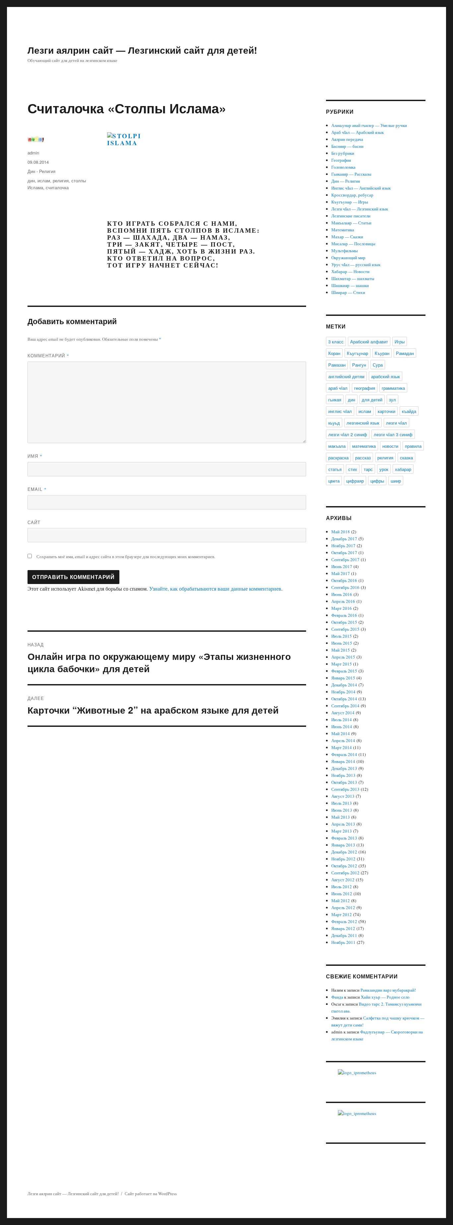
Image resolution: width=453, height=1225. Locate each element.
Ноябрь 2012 (343, 859)
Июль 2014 (341, 720)
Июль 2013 (341, 803)
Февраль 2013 (344, 838)
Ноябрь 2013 (343, 775)
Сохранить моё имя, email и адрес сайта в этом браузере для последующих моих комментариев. (125, 556)
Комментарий (48, 355)
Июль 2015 (341, 636)
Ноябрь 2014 (343, 692)
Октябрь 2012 (344, 866)
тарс (368, 469)
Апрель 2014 (343, 740)
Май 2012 (340, 901)
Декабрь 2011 (344, 935)
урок (383, 469)
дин (31, 180)
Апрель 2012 (343, 907)
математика (364, 446)
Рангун (359, 365)
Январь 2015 (343, 678)
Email (37, 489)
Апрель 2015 (343, 657)
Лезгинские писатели (350, 216)
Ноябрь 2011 (343, 942)
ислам (43, 180)
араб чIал (338, 388)
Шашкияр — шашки (350, 285)
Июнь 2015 (341, 643)
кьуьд (334, 423)
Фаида (337, 997)
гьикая (334, 399)
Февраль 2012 (344, 921)
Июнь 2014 (341, 726)
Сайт (34, 522)
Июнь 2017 (341, 566)
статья (335, 469)
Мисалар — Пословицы (353, 244)
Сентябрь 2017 (345, 559)
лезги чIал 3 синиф (393, 434)
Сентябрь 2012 (345, 873)
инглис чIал (340, 411)
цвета (334, 481)
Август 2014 (343, 713)
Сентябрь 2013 (345, 789)
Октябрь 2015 (344, 622)
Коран (334, 353)
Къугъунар (357, 353)
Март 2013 (341, 831)
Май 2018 (340, 532)
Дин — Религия (345, 181)
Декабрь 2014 (344, 685)
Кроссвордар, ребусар (352, 195)
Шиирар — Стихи (348, 292)
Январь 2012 (343, 928)
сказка (406, 457)
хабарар (403, 469)
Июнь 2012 (341, 894)
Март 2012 (341, 914)
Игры (400, 341)
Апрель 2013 (343, 824)
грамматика (393, 388)
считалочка (57, 187)
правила (413, 446)
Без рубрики (342, 153)
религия (61, 180)
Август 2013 (343, 796)
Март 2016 (341, 608)
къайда (409, 411)
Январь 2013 (343, 845)
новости (390, 446)
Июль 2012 (341, 887)
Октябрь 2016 (344, 580)
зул (392, 399)
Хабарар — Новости (350, 271)
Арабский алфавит (369, 341)
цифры (377, 481)
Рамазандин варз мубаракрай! (388, 990)
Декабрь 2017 (344, 539)
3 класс (336, 341)
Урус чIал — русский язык (355, 264)
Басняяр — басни (347, 146)
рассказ (363, 457)
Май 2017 (340, 573)
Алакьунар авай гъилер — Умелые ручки (369, 125)
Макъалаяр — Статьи (351, 223)
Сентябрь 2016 (345, 587)
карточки (386, 411)
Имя (35, 456)
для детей (372, 399)
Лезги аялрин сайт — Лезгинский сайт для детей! (142, 50)
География (341, 160)
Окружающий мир (348, 258)
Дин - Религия (41, 171)
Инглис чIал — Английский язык (361, 188)
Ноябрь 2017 (343, 546)
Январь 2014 (343, 761)
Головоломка (343, 167)
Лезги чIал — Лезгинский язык (359, 209)
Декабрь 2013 (344, 768)
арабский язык (385, 376)
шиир (396, 481)
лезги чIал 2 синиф (347, 434)
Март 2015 (341, 664)
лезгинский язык (363, 423)
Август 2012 (343, 880)
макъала (337, 446)
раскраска (338, 457)
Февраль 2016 (344, 615)
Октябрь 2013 (344, 782)
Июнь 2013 (341, 810)
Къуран (382, 353)
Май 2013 (340, 817)
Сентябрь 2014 (345, 706)
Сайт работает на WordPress (151, 1193)
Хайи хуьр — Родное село (385, 997)
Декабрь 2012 (344, 852)
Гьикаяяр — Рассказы (351, 174)
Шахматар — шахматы (352, 278)
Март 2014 (341, 747)
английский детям (346, 376)
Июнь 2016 (341, 594)
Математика (342, 230)
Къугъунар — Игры (349, 202)
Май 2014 (340, 733)
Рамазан (337, 365)
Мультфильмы (344, 251)
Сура (378, 365)
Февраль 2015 (344, 671)
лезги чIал (396, 423)
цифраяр (355, 481)
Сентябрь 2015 (345, 629)
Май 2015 (340, 650)
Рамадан (405, 353)
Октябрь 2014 (344, 699)
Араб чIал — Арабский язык (357, 132)
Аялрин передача (347, 139)
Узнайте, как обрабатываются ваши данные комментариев (215, 588)
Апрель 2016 (343, 601)
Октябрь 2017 (344, 552)
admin (33, 152)
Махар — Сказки (347, 237)
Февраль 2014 (344, 754)
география (364, 388)
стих (352, 469)
